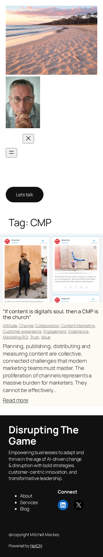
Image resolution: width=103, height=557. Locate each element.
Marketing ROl (15, 337)
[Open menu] (11, 153)
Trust (34, 337)
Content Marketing (78, 325)
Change (26, 325)
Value (46, 337)
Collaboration (47, 325)
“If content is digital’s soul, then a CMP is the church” (50, 314)
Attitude (10, 325)
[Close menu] (28, 138)
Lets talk (24, 194)
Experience (78, 331)
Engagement (54, 331)
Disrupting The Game (67, 102)
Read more (15, 400)
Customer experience (22, 331)
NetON (36, 545)
